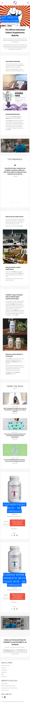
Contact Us (3, 676)
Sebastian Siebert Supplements (10, 701)
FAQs (2, 674)
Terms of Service (5, 690)
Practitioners (16, 46)
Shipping (9, 516)
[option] (15, 17)
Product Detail (15, 42)
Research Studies (5, 665)
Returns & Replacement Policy (8, 685)
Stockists (24, 40)
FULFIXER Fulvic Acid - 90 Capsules (14, 508)
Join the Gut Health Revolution (8, 24)
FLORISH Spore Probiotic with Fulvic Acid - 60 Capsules (14, 580)
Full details (13, 528)
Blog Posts (3, 672)
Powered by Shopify (20, 701)
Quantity (6, 521)
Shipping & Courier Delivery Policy (9, 688)
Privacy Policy (4, 683)
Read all (15, 388)
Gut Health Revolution (9, 19)
